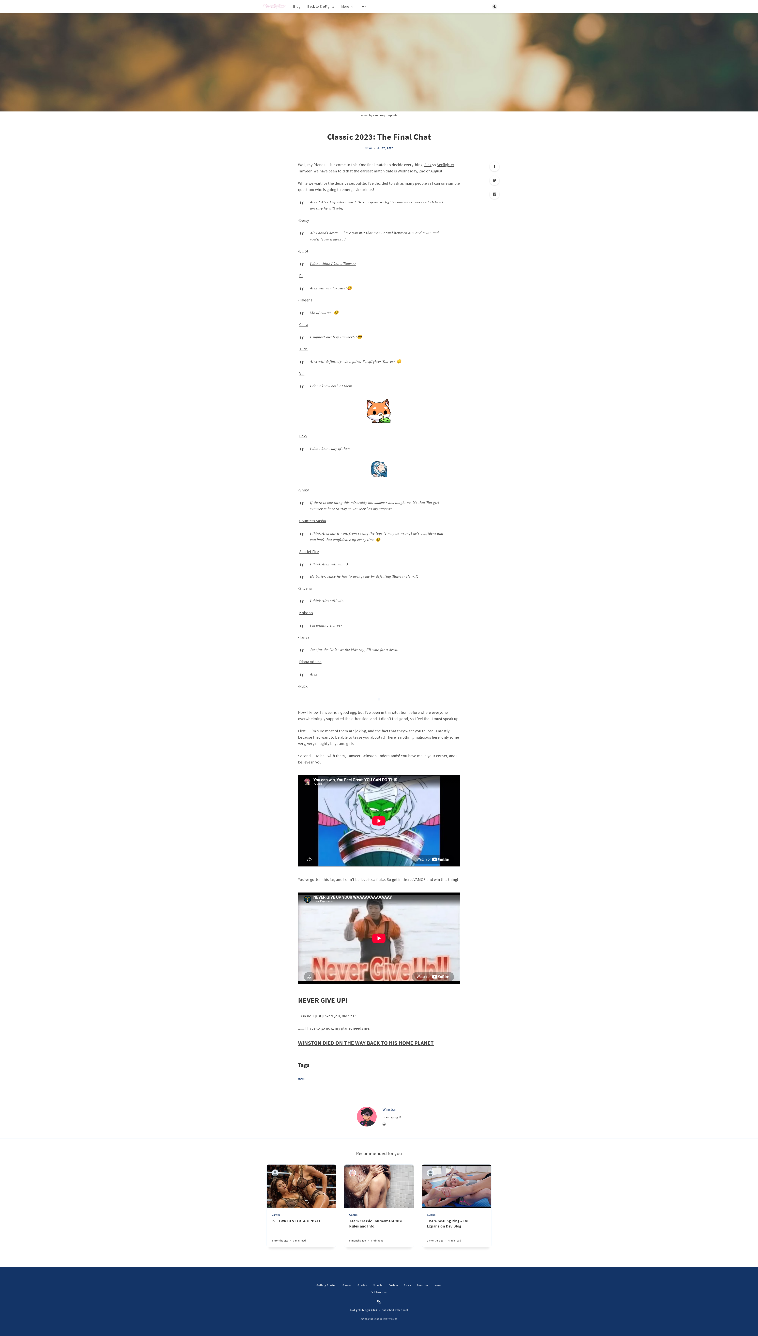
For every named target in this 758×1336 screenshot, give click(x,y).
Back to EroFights (320, 6)
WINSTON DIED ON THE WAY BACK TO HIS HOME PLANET (366, 1042)
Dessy (304, 220)
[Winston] (367, 1116)
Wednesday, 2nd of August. (421, 170)
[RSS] (379, 1302)
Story (407, 1285)
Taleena (305, 300)
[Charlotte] (352, 1172)
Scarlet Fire (309, 551)
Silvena (305, 588)
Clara (303, 324)
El (301, 275)
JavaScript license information (379, 1318)
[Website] (384, 1124)
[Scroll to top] (494, 166)
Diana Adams (310, 661)
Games (276, 1214)
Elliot (303, 251)
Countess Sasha (312, 520)
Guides (431, 1214)
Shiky (304, 489)
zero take (378, 115)
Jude (303, 348)
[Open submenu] (364, 7)
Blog (296, 6)
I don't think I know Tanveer (333, 263)
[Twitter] (494, 180)
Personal (423, 1285)
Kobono (306, 612)
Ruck (303, 686)
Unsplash (391, 115)
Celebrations (379, 1292)
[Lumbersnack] (275, 1172)
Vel (301, 373)
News (368, 148)
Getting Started (326, 1285)
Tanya (304, 637)
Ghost (404, 1310)
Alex (428, 164)
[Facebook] (494, 194)
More (345, 7)
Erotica (393, 1285)
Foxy (303, 435)
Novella (378, 1285)
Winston (390, 1109)
